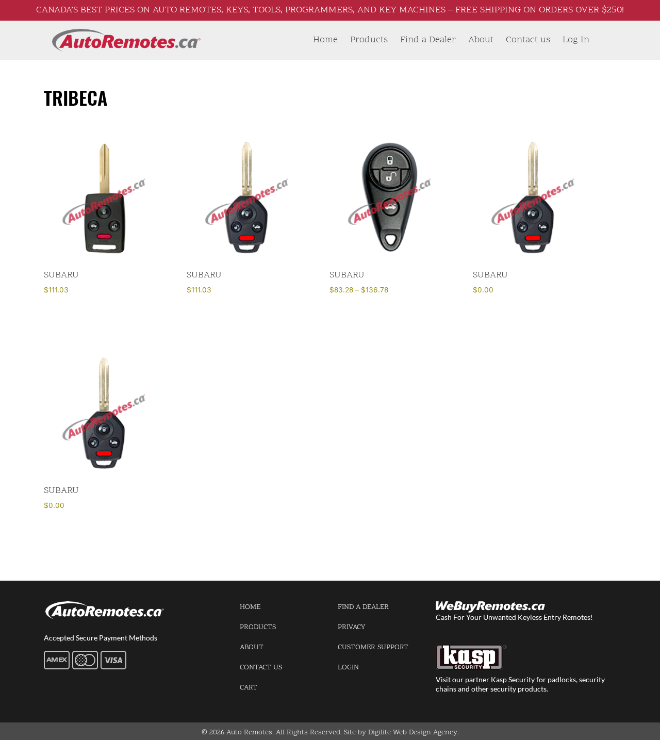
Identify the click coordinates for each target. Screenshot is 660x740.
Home (325, 40)
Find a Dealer (428, 40)
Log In (576, 40)
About (480, 40)
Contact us (528, 40)
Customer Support (373, 647)
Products (369, 40)
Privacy (351, 627)
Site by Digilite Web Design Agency (400, 732)
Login (348, 667)
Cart (248, 688)
